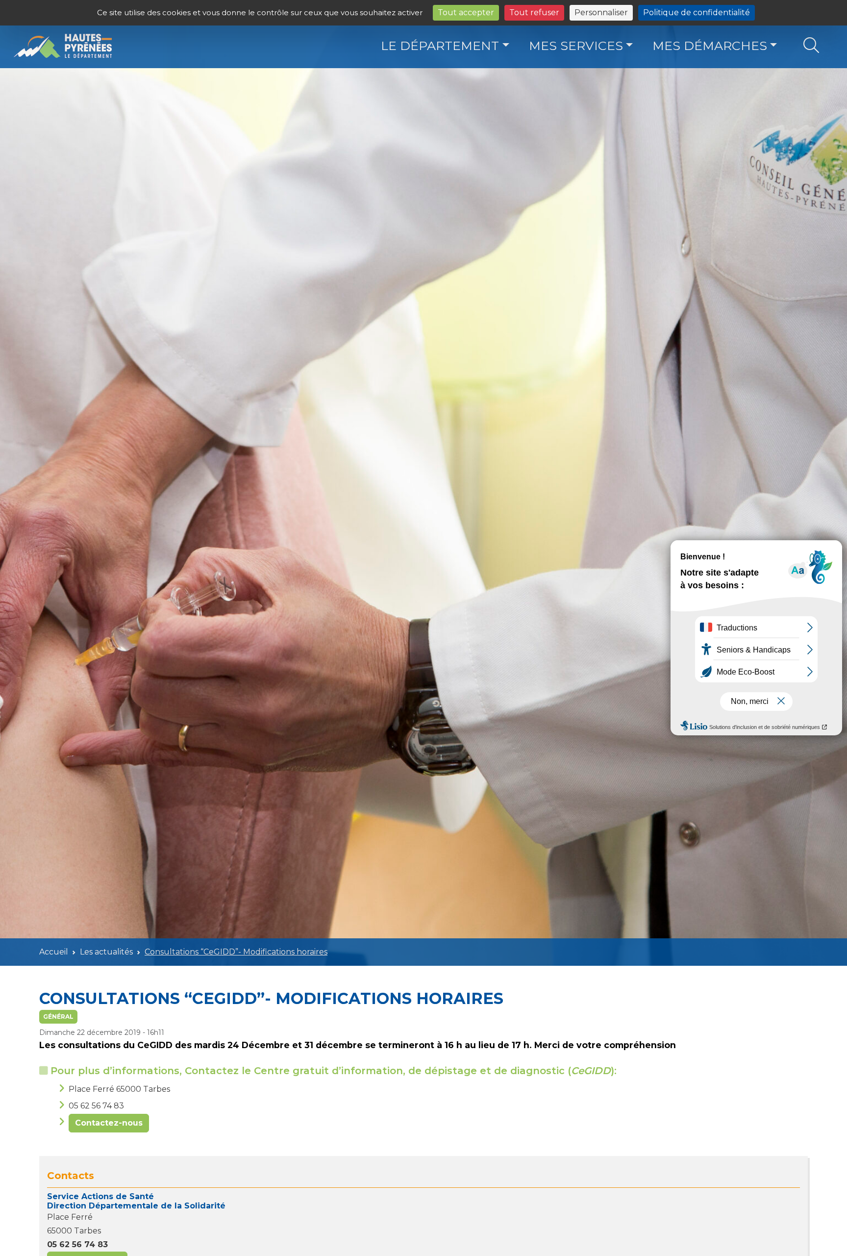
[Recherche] (811, 46)
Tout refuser (534, 12)
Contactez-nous (109, 1123)
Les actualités (106, 951)
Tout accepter (466, 12)
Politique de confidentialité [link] (696, 12)
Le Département (440, 45)
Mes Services (576, 45)
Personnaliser (601, 12)
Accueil (53, 951)
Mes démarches (709, 45)
